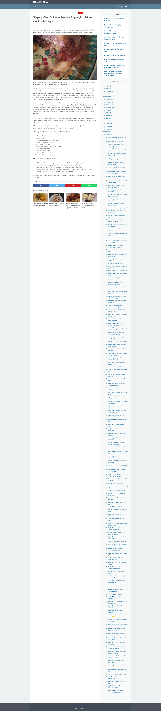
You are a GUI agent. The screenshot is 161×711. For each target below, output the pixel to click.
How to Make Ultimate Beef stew (116, 507)
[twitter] (57, 185)
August (109, 110)
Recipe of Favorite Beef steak (115, 263)
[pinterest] (73, 185)
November (110, 102)
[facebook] (41, 185)
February (110, 91)
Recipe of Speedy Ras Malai (115, 594)
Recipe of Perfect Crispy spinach (116, 483)
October (109, 104)
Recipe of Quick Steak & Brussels (116, 367)
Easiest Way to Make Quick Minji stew (117, 270)
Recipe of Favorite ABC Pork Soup (116, 238)
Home (35, 6)
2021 (107, 86)
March (109, 123)
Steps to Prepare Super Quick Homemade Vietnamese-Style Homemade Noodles (113, 73)
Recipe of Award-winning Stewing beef (118, 208)
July (108, 88)
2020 (107, 96)
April (108, 121)
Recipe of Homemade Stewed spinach (117, 341)
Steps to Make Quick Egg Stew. (116, 141)
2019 (107, 131)
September (110, 107)
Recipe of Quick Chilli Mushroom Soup (117, 674)
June (109, 115)
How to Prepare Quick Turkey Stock (117, 490)
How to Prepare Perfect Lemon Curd (117, 541)
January (109, 94)
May (108, 118)
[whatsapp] (89, 185)
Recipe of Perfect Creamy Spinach (114, 55)
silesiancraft (42, 2)
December (110, 99)
